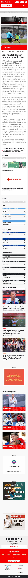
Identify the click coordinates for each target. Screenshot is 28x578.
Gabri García (10, 150)
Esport (14, 148)
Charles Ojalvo (7, 408)
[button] (24, 5)
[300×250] (14, 385)
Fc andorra (19, 148)
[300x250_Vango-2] (14, 499)
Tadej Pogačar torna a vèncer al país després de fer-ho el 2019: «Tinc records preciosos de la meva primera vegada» (13, 332)
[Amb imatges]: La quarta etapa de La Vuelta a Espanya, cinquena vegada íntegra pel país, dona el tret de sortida (13, 357)
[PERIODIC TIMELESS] (14, 473)
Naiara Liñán (7, 427)
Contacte (8, 554)
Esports (5, 12)
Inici (2, 12)
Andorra (10, 148)
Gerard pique (17, 150)
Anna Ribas (8, 47)
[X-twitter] (18, 2)
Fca (23, 148)
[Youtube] (23, 2)
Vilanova (18, 151)
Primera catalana (11, 151)
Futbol (4, 150)
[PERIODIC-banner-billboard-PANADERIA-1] (14, 23)
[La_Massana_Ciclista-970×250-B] (14, 167)
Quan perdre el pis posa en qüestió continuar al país (12, 189)
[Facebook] (16, 2)
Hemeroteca (24, 554)
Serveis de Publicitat (16, 554)
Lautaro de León (8, 446)
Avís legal (14, 557)
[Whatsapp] (26, 2)
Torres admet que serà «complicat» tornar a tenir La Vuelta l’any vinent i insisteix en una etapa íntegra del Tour (14, 308)
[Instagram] (21, 2)
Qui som (3, 554)
